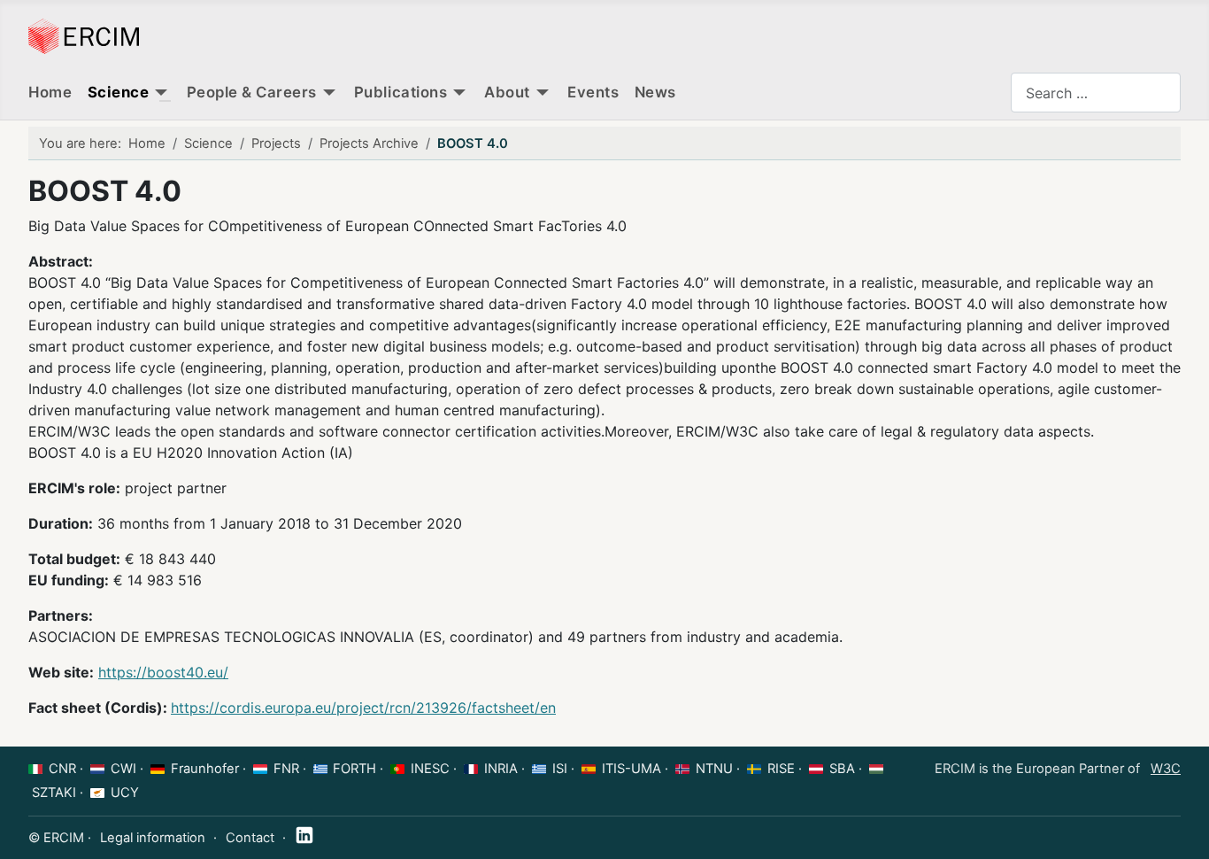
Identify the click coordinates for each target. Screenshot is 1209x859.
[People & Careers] (329, 93)
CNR (62, 769)
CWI (123, 769)
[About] (542, 93)
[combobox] (1096, 92)
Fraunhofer (205, 769)
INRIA (501, 769)
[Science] (161, 93)
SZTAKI (54, 793)
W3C (1166, 769)
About (507, 92)
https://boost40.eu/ (163, 672)
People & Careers (252, 92)
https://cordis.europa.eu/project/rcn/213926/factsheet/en (363, 707)
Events (593, 92)
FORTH (354, 769)
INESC (430, 769)
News (655, 92)
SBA (842, 769)
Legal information (152, 838)
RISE (781, 769)
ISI (559, 769)
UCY (125, 793)
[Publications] (459, 93)
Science (119, 92)
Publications (400, 92)
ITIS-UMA (631, 769)
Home (50, 92)
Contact (250, 838)
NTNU (714, 769)
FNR (286, 769)
